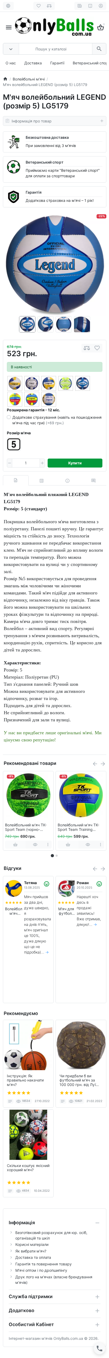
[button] (57, 856)
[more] (48, 845)
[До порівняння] (86, 348)
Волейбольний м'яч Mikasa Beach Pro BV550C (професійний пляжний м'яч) (66, 911)
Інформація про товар (32, 121)
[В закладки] (97, 348)
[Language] (8, 6)
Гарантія (34, 192)
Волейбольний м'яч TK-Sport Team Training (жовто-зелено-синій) (78, 827)
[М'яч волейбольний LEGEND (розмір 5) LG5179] (54, 264)
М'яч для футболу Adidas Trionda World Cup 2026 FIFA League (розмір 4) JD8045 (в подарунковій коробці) (13, 911)
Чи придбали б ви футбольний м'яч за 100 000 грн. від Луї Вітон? (78, 1080)
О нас (11, 63)
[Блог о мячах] (79, 6)
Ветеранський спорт (44, 162)
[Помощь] (90, 6)
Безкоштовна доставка (47, 137)
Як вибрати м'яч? (30, 1251)
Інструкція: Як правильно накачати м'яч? (25, 1080)
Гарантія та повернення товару (43, 1264)
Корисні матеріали (31, 1244)
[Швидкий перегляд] (35, 845)
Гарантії (57, 63)
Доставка (33, 63)
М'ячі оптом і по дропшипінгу (41, 1270)
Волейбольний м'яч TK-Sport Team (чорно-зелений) (26, 827)
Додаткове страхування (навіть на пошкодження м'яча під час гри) (57, 420)
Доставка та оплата (33, 1257)
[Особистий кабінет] (101, 6)
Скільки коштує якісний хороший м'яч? (28, 1168)
